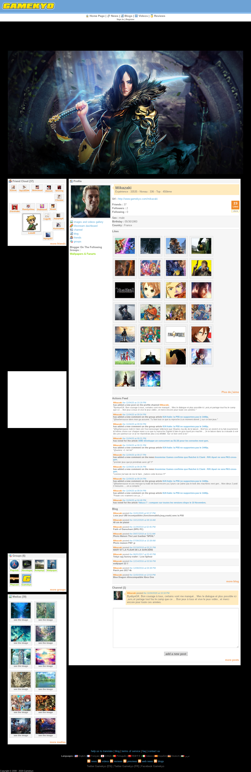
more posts (232, 659)
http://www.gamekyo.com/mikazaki (138, 198)
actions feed (120, 398)
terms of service (131, 751)
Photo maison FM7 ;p (124, 543)
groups (77, 241)
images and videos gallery (88, 221)
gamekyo (26, 584)
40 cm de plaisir (121, 522)
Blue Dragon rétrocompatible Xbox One (133, 577)
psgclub (14, 570)
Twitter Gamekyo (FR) (126, 766)
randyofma (28, 209)
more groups (58, 589)
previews (132, 761)
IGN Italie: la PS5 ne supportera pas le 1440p (185, 417)
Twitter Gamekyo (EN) (99, 766)
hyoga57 (48, 238)
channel (78, 229)
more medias (58, 742)
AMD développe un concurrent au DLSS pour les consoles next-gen (173, 441)
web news (147, 761)
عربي (187, 756)
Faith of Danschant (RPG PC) (128, 529)
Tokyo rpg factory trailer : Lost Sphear (132, 556)
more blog (232, 581)
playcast (14, 584)
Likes (115, 231)
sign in (120, 19)
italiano (149, 756)
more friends (58, 243)
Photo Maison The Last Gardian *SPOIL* (134, 536)
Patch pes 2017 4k (122, 570)
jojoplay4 (58, 218)
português (121, 756)
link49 (31, 233)
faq (144, 751)
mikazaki (117, 402)
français (95, 756)
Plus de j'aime (230, 392)
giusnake (15, 211)
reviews (159, 15)
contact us (154, 751)
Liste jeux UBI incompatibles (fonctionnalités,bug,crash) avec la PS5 (148, 515)
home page (97, 15)
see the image (21, 620)
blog (76, 233)
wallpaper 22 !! (120, 563)
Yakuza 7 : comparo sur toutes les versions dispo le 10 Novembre (172, 502)
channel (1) (119, 587)
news (114, 15)
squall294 (24, 190)
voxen (53, 209)
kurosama (58, 228)
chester (59, 200)
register (130, 19)
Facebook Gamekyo (152, 766)
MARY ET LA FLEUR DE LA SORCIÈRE (133, 550)
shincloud (37, 190)
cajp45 (47, 219)
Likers (235, 211)
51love (13, 190)
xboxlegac (27, 570)
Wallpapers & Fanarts (83, 253)
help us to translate (102, 751)
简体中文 (136, 756)
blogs (128, 15)
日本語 (108, 756)
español (162, 756)
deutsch (175, 756)
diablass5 (42, 209)
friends (77, 237)
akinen (49, 191)
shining (59, 191)
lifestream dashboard (85, 225)
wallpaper (52, 570)
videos (143, 15)
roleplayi (39, 570)
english (81, 756)
